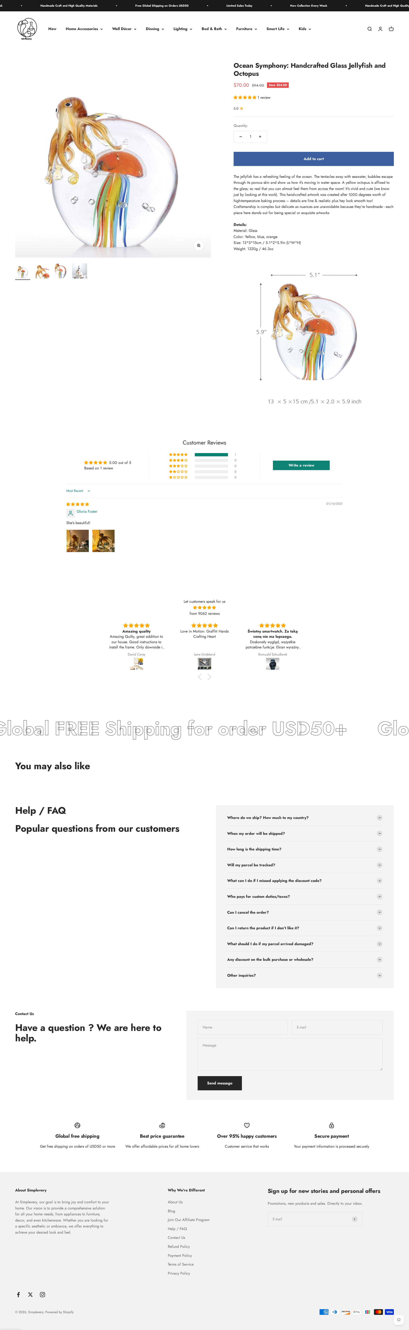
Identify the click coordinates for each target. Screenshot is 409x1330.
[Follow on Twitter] (30, 1294)
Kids (302, 29)
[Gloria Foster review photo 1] (77, 541)
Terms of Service (181, 1264)
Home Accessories (82, 29)
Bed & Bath (212, 29)
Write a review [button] (301, 465)
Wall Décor (122, 29)
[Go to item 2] (41, 271)
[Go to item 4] (79, 271)
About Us (175, 1202)
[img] (77, 504)
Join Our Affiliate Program (188, 1219)
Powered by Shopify (59, 1312)
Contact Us (176, 1237)
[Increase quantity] (260, 136)
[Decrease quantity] (241, 136)
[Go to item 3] (60, 271)
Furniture (244, 29)
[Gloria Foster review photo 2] (103, 541)
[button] (246, 97)
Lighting (180, 29)
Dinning (152, 29)
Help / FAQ (177, 1228)
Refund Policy (179, 1246)
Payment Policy (180, 1255)
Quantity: (241, 125)
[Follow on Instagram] (42, 1294)
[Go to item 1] (22, 271)
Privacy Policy (179, 1273)
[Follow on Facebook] (18, 1294)
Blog (171, 1211)
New (52, 29)
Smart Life (276, 29)
